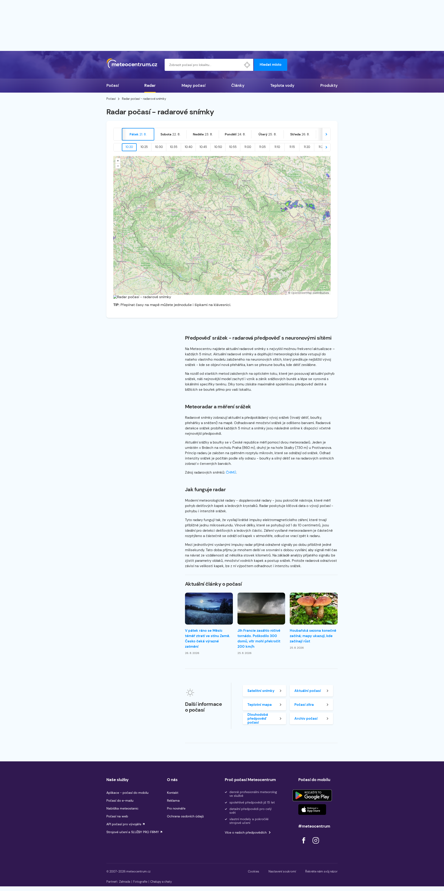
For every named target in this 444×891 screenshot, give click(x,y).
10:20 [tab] (129, 147)
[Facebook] (304, 844)
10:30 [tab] (159, 147)
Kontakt (172, 793)
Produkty (329, 85)
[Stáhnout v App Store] (312, 809)
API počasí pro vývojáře (123, 824)
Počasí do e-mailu (119, 800)
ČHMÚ (231, 472)
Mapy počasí (193, 85)
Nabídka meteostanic (122, 808)
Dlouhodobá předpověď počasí (257, 718)
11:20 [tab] (307, 147)
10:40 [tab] (188, 147)
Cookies (253, 871)
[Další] (326, 134)
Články (237, 85)
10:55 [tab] (233, 147)
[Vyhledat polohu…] (247, 65)
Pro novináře (176, 808)
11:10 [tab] (277, 147)
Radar (150, 85)
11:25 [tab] (322, 147)
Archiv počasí (306, 718)
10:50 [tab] (218, 147)
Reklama (173, 800)
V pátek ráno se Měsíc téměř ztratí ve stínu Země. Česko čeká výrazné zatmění (207, 638)
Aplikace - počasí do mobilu (127, 793)
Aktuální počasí (307, 690)
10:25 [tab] (144, 147)
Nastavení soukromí (282, 871)
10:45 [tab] (203, 147)
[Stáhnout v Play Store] (312, 795)
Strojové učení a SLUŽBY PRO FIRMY (132, 832)
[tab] (138, 134)
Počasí (112, 85)
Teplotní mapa (259, 704)
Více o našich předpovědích (246, 832)
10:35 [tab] (173, 147)
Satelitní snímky (260, 690)
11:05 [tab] (262, 147)
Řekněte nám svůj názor (321, 871)
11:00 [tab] (247, 147)
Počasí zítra (304, 704)
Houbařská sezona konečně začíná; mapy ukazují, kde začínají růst (313, 636)
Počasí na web (117, 816)
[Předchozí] (118, 134)
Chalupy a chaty (161, 882)
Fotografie (140, 882)
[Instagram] (315, 844)
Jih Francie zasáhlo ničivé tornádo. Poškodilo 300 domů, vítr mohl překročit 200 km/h (258, 638)
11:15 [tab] (292, 147)
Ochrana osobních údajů (185, 816)
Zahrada (124, 882)
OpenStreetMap (301, 293)
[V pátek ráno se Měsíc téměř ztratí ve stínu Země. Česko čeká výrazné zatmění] (209, 609)
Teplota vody (282, 85)
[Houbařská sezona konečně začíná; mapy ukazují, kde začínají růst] (314, 609)
